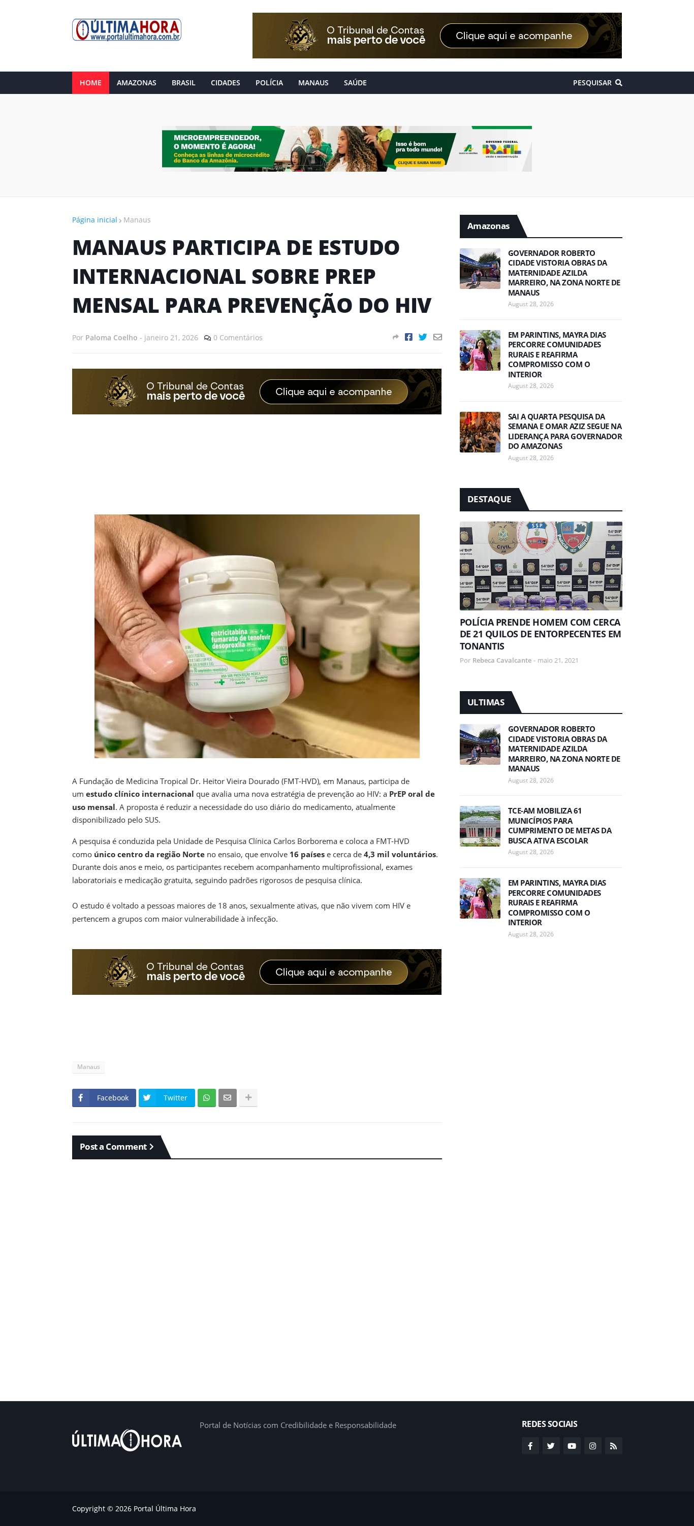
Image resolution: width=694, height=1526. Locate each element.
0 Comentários (238, 337)
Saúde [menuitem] (355, 82)
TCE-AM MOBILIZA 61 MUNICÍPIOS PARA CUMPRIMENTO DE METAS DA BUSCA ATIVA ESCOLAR (560, 826)
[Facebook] (409, 337)
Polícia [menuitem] (269, 82)
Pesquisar (592, 82)
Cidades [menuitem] (225, 82)
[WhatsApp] (207, 1098)
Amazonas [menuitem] (136, 82)
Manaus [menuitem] (313, 82)
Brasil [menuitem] (184, 82)
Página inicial (94, 219)
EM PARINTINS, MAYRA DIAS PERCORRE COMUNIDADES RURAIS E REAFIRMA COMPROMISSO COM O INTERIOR (557, 354)
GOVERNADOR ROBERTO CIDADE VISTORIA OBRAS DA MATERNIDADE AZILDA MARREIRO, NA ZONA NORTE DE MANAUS (564, 273)
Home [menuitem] (91, 82)
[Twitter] (423, 337)
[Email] (437, 337)
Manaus (137, 219)
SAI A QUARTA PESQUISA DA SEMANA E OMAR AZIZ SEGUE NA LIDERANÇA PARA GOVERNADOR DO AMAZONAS (565, 431)
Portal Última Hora (165, 1508)
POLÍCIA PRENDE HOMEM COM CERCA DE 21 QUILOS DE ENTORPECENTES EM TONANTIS (540, 634)
